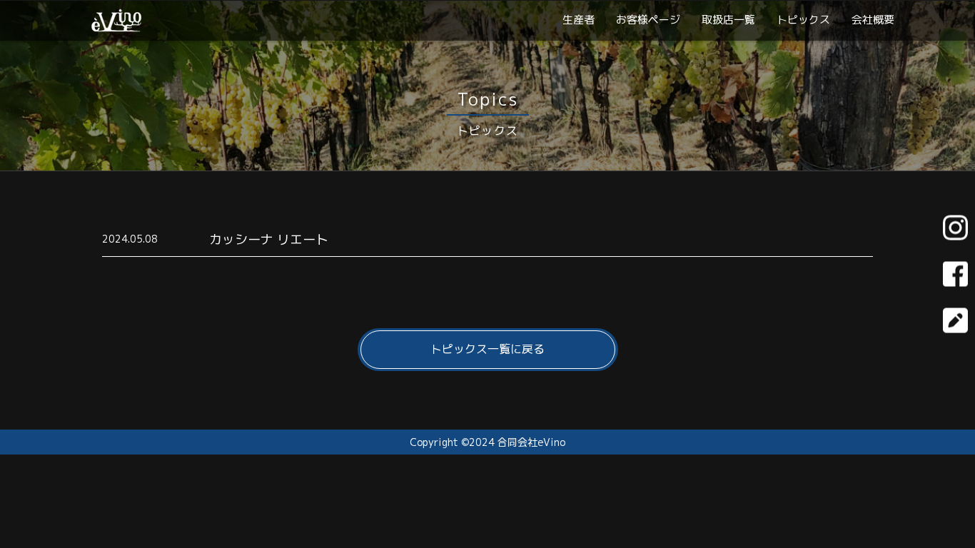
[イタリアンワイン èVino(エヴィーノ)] (116, 26)
